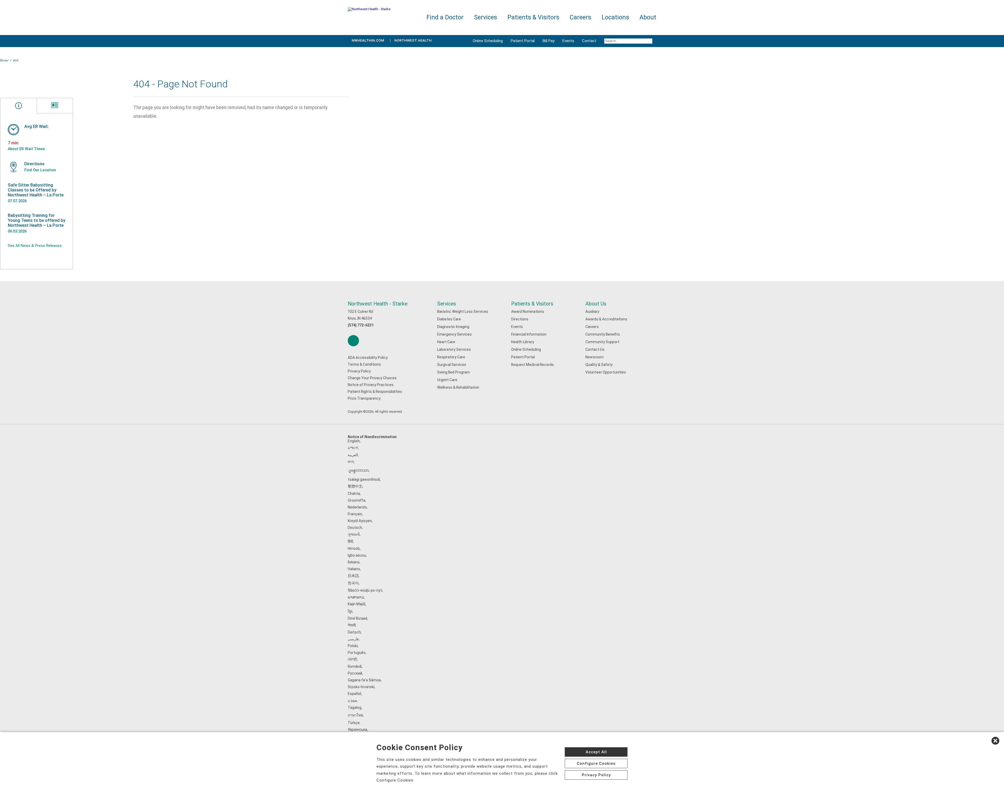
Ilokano (354, 562)
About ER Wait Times (26, 149)
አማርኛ (353, 448)
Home (4, 60)
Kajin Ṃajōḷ (356, 604)
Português (357, 652)
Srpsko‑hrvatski (361, 687)
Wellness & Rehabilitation (458, 387)
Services (446, 304)
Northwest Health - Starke (377, 304)
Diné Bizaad (357, 618)
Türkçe (354, 723)
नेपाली (352, 625)
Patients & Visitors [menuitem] (533, 17)
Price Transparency (364, 398)
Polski (353, 646)
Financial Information (528, 334)
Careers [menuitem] (580, 17)
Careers (592, 327)
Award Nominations (527, 311)
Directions (519, 319)
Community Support (602, 342)
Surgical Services (451, 365)
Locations (615, 17)
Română (355, 666)
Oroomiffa (356, 500)
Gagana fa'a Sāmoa (364, 680)
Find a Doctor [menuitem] (445, 17)
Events (568, 40)
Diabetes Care (449, 319)
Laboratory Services (454, 349)
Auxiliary (592, 311)
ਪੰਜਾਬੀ (352, 659)
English (354, 441)
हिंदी (350, 541)
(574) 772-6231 (361, 325)
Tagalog (354, 707)
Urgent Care (447, 380)
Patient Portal (523, 40)
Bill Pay (549, 40)
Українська (357, 729)
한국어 (353, 583)
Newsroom (594, 357)
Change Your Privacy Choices (372, 378)
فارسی (353, 639)
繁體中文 (355, 486)
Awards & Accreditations (606, 319)
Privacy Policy (359, 371)
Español (354, 694)
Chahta (354, 493)
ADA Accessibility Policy (368, 357)
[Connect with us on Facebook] (353, 340)
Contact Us (594, 349)
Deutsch (355, 527)
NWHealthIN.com (368, 40)
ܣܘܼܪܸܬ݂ (352, 700)
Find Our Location (40, 170)
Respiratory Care (451, 357)
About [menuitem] (648, 17)
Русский (355, 673)
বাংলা (351, 462)
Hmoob (354, 548)
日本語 (353, 576)
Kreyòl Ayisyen (360, 521)
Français (355, 514)
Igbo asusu (357, 555)
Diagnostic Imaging (453, 327)
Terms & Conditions (364, 364)
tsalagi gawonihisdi (364, 479)
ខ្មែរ (350, 611)
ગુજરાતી (354, 534)
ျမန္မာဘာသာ (358, 470)
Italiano (354, 569)
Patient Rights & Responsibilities (375, 391)
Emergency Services (454, 334)
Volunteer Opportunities (605, 372)
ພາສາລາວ (356, 597)
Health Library (522, 342)
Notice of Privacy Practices (370, 385)
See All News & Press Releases (35, 245)
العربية (353, 455)
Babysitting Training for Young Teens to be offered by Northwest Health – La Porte (36, 220)
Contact (589, 40)
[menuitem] (628, 41)
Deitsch (354, 632)
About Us (595, 304)
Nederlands (357, 507)
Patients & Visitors (532, 304)
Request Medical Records (532, 365)
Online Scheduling (488, 40)
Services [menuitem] (485, 17)
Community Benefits (602, 334)
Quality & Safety (599, 365)
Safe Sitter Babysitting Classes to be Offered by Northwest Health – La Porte (36, 190)
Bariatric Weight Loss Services (462, 311)
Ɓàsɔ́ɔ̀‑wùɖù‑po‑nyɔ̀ (365, 590)
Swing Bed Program (453, 372)
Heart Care (446, 342)
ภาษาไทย (355, 715)
